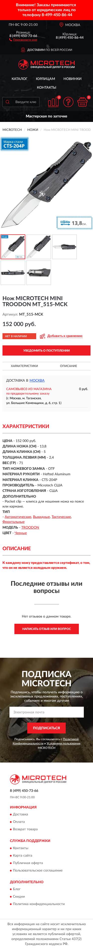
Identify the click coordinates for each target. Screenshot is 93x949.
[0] (82, 102)
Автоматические (18, 517)
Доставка (20, 814)
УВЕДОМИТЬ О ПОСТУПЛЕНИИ (46, 350)
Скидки (19, 897)
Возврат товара (25, 829)
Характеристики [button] (24, 366)
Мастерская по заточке (46, 116)
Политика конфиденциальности (39, 904)
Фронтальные (13, 522)
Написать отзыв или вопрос (46, 628)
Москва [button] (37, 380)
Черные (21, 533)
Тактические (61, 517)
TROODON (30, 527)
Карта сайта (22, 855)
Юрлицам (45, 79)
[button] (23, 39)
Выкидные (41, 517)
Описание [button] (68, 366)
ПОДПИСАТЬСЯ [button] (46, 728)
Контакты (46, 87)
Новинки (72, 79)
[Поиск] (7, 102)
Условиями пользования (63, 743)
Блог (17, 889)
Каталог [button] (20, 79)
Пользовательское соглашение (37, 870)
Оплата (19, 822)
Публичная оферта (28, 863)
